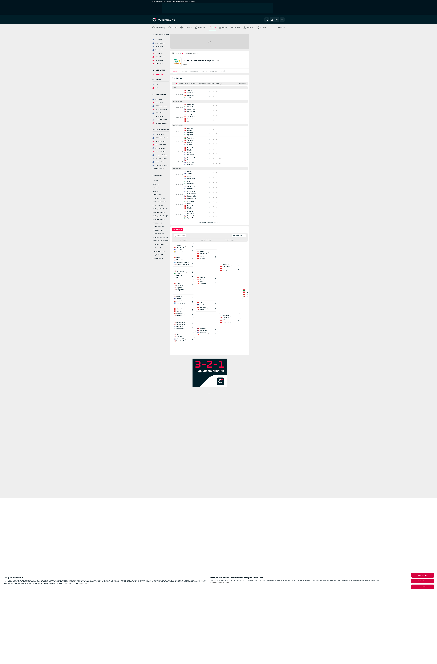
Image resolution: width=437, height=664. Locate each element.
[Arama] (266, 19)
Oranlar (184, 71)
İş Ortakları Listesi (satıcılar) (219, 582)
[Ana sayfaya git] (168, 19)
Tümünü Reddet (423, 581)
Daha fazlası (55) (158, 168)
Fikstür (204, 71)
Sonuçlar (194, 71)
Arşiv (224, 71)
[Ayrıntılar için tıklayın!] (210, 94)
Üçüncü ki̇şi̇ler (83, 583)
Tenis (177, 53)
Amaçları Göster (423, 587)
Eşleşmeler (214, 71)
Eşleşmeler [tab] (177, 230)
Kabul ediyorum (423, 575)
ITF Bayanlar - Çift (192, 53)
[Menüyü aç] (282, 19)
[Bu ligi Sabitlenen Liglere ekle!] (218, 60)
